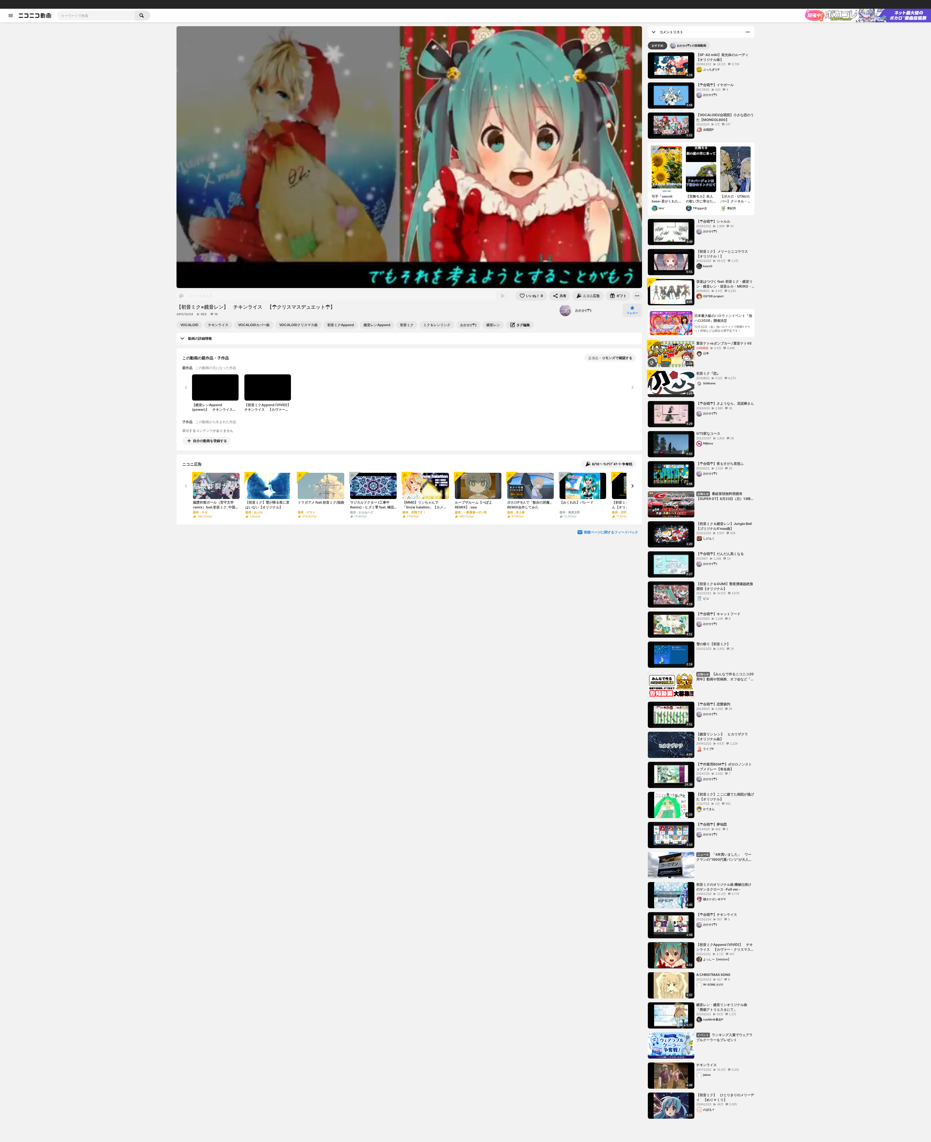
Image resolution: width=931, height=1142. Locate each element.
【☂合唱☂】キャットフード (718, 614)
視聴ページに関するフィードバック (611, 532)
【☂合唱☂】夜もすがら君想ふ (720, 463)
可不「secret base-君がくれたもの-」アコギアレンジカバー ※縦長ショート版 (667, 198)
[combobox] (96, 15)
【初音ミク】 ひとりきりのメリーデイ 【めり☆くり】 (725, 1097)
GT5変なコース (708, 433)
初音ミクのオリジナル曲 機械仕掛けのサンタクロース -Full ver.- (723, 886)
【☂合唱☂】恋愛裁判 (713, 704)
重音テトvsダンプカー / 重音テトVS (724, 343)
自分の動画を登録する (210, 441)
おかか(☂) (583, 310)
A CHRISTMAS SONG (713, 975)
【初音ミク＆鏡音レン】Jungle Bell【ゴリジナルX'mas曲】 (724, 526)
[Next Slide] (632, 486)
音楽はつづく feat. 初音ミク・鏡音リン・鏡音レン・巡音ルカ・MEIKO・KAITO (724, 284)
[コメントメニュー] (748, 32)
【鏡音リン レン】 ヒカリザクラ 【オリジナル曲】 (723, 736)
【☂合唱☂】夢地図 (711, 824)
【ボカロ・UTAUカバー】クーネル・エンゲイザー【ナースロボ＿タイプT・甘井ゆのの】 (735, 198)
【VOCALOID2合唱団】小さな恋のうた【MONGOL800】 (725, 117)
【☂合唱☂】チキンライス (716, 914)
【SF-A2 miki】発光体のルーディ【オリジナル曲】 (722, 57)
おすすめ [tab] (657, 45)
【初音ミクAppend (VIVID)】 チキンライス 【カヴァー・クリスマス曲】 (724, 947)
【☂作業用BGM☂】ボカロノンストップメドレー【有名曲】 (724, 766)
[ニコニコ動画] (34, 15)
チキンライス (706, 1065)
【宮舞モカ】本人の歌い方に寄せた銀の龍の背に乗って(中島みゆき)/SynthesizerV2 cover (700, 198)
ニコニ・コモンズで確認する (610, 358)
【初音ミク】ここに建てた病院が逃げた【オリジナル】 (725, 796)
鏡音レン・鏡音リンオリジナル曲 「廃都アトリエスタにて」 (721, 1007)
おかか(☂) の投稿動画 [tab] (691, 45)
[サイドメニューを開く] (11, 15)
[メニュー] (637, 296)
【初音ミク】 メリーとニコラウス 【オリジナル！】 (722, 253)
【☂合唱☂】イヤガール (715, 85)
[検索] (142, 15)
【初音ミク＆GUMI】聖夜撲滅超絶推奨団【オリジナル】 (724, 586)
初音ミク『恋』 (708, 373)
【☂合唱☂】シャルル (713, 221)
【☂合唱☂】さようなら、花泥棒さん (725, 403)
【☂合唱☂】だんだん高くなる (720, 554)
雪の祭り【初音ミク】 (713, 644)
